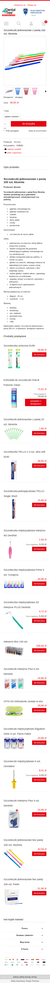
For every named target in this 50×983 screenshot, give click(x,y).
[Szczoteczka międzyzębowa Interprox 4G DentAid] (14, 548)
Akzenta (17, 142)
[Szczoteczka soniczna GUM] (14, 358)
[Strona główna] (25, 12)
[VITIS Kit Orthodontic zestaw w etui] (14, 711)
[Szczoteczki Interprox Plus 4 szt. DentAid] (14, 818)
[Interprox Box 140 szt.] (14, 651)
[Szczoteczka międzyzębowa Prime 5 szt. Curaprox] (14, 584)
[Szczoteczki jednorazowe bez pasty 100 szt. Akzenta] (14, 858)
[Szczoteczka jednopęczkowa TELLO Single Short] (14, 509)
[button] (6, 23)
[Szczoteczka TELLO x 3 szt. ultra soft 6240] (14, 469)
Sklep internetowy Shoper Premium (25, 981)
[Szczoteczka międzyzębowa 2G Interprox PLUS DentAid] (14, 620)
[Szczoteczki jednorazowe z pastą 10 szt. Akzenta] (14, 434)
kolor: (6, 111)
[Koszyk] (44, 23)
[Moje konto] (31, 23)
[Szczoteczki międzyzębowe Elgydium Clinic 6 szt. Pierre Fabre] (14, 743)
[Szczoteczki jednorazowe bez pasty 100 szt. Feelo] (14, 897)
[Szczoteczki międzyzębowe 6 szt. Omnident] (14, 779)
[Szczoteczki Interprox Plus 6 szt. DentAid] (14, 683)
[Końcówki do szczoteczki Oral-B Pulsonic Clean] (14, 398)
